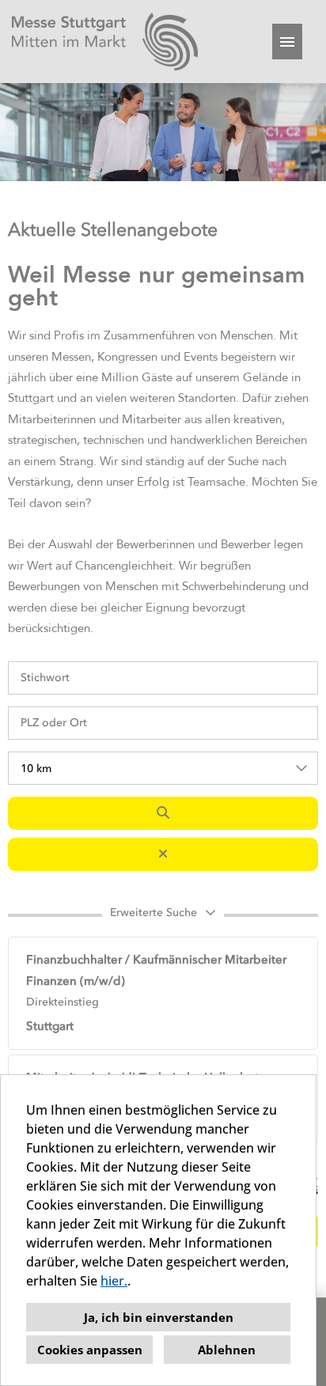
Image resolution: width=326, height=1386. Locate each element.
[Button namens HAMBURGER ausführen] (287, 41)
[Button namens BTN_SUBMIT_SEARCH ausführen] (163, 813)
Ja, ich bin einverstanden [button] (158, 1317)
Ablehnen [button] (227, 1350)
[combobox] (163, 768)
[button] (163, 915)
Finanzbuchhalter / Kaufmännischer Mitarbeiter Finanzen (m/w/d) (156, 970)
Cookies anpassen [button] (89, 1350)
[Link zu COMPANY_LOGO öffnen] (105, 41)
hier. (113, 1280)
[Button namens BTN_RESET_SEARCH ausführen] (163, 854)
